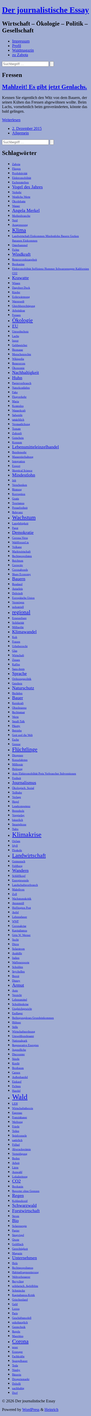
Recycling (18, 1281)
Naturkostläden (21, 387)
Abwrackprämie (21, 1149)
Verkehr (16, 192)
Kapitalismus (19, 930)
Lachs (15, 336)
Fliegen (16, 168)
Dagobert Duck (21, 287)
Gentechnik (19, 1327)
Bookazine (18, 264)
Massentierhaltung (22, 456)
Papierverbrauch (21, 383)
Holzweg (17, 769)
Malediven (18, 889)
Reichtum (17, 560)
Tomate (16, 428)
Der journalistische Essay (45, 9)
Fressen (16, 315)
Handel (16, 1090)
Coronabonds (20, 569)
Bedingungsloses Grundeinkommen (33, 1017)
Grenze (16, 744)
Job (14, 480)
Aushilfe (17, 953)
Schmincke (18, 1290)
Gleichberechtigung (23, 306)
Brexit (15, 976)
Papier (15, 1230)
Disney (16, 980)
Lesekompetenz (21, 806)
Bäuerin (16, 1374)
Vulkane (17, 547)
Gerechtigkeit (20, 1248)
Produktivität (19, 173)
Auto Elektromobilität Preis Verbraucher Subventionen (44, 773)
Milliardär (18, 627)
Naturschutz (23, 687)
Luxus (15, 1308)
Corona (20, 1341)
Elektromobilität (21, 177)
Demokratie (23, 532)
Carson (16, 1072)
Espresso (17, 1112)
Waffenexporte (20, 962)
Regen (18, 1195)
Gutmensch (18, 861)
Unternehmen (24, 1257)
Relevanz (17, 512)
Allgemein (20, 133)
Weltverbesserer (21, 1276)
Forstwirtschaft (26, 1210)
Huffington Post (21, 907)
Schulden (17, 967)
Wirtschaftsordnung (23, 1031)
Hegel (15, 801)
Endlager (17, 1013)
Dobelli (16, 1383)
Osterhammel (20, 245)
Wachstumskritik (21, 898)
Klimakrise (26, 834)
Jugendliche (19, 1049)
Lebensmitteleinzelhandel (35, 446)
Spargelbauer (20, 1361)
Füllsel (16, 1144)
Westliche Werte (21, 196)
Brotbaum (18, 1068)
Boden (16, 1158)
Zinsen (16, 660)
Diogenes (17, 755)
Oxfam (16, 841)
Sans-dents (18, 669)
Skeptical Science (22, 470)
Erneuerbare (19, 618)
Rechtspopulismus (22, 1267)
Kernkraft (18, 703)
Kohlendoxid (20, 1201)
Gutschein (18, 437)
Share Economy (21, 574)
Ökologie (22, 320)
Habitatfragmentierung (25, 1272)
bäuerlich (17, 820)
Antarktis (17, 588)
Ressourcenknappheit (24, 259)
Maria (15, 401)
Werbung (17, 1122)
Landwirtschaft (29, 855)
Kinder (16, 292)
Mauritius (17, 1336)
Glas (14, 650)
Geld (15, 1304)
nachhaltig (18, 1388)
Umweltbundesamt (23, 1036)
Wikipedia (18, 358)
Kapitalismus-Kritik (23, 1295)
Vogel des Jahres (27, 186)
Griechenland (20, 1299)
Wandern (20, 870)
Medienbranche (21, 215)
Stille (15, 1027)
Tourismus (18, 503)
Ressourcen (18, 363)
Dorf (15, 1392)
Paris (15, 1313)
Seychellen (18, 971)
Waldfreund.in (20, 542)
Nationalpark (19, 1040)
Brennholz (18, 810)
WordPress (30, 1409)
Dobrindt (17, 593)
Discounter (18, 1054)
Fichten (16, 1086)
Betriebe (17, 730)
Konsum (17, 442)
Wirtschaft (18, 655)
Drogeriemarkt (20, 1379)
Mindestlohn (23, 474)
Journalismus (24, 782)
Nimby (16, 1370)
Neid (15, 220)
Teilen (15, 1131)
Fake (15, 392)
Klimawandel (24, 631)
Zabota (16, 164)
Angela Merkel (26, 210)
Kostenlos (18, 406)
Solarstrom (18, 948)
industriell (18, 607)
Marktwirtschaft (21, 551)
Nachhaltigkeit (25, 372)
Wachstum (24, 517)
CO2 (16, 1181)
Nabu (15, 829)
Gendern (17, 683)
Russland (17, 584)
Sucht (15, 939)
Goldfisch (18, 1244)
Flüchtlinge (24, 749)
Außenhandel (20, 1077)
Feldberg (17, 866)
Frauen (16, 641)
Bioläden (17, 693)
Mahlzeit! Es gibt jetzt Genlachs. (44, 87)
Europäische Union (23, 597)
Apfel (15, 912)
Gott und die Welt (22, 735)
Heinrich (51, 1409)
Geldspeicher (19, 345)
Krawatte (20, 277)
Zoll (14, 894)
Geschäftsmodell (21, 1318)
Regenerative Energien (25, 1045)
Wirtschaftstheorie (22, 1108)
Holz (15, 1263)
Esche (15, 739)
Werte (15, 716)
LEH (15, 1103)
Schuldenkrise (20, 1004)
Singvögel (18, 1235)
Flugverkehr (19, 396)
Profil (16, 46)
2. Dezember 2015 (27, 128)
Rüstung (17, 489)
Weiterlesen (11, 120)
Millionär (17, 764)
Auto (15, 990)
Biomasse (17, 349)
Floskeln (17, 850)
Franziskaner (19, 1117)
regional (21, 612)
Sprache (19, 673)
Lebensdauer (19, 916)
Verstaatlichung (21, 424)
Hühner (16, 1022)
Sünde (15, 1059)
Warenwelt (18, 301)
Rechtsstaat (18, 712)
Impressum (21, 41)
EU (15, 326)
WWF (15, 921)
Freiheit (16, 778)
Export (16, 466)
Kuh (14, 637)
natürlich (17, 1140)
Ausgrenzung (20, 225)
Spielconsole (19, 1135)
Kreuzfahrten (20, 760)
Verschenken (19, 485)
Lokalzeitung (20, 1176)
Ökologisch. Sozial (23, 788)
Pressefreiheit (20, 507)
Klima (19, 230)
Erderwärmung (21, 296)
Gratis (15, 498)
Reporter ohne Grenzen (25, 1191)
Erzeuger (17, 1351)
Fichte (15, 249)
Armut (18, 985)
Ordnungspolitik (21, 678)
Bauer (17, 697)
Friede (15, 1126)
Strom (15, 1216)
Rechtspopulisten (22, 556)
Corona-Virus (20, 537)
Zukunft (17, 433)
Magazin (17, 1253)
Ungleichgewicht (22, 1008)
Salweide (17, 415)
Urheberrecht (20, 646)
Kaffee (16, 664)
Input (15, 340)
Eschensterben (20, 182)
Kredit (15, 1063)
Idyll (15, 845)
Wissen (16, 283)
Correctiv (17, 565)
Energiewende (20, 880)
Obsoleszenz (19, 707)
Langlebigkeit (20, 523)
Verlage (16, 797)
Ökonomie (18, 368)
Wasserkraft (19, 410)
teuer (15, 1347)
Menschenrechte (21, 354)
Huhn (17, 377)
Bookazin (17, 1186)
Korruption (18, 494)
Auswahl (17, 1172)
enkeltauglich (20, 1322)
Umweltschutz (20, 331)
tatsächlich (18, 419)
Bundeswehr (19, 452)
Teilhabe (17, 792)
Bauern (18, 578)
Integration (18, 461)
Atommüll (18, 903)
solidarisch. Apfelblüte (25, 1286)
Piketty (16, 726)
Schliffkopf (19, 875)
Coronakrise (19, 926)
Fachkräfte (18, 1356)
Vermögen (18, 602)
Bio (15, 1220)
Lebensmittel (19, 999)
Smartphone (19, 824)
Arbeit (15, 1163)
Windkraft (21, 254)
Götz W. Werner (21, 935)
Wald (20, 1097)
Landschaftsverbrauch (25, 885)
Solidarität (18, 622)
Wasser (16, 206)
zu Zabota (20, 55)
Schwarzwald (24, 1205)
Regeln (16, 1331)
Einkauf (16, 1081)
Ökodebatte (19, 201)
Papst (15, 528)
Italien (15, 957)
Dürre (15, 944)
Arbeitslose (18, 310)
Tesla (15, 1365)
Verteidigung (19, 1153)
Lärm (15, 1167)
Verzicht (17, 995)
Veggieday (18, 815)
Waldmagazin (23, 50)
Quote (15, 1239)
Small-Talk (18, 721)
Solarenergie (19, 1226)
